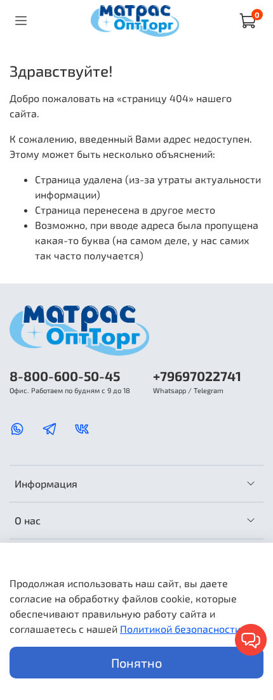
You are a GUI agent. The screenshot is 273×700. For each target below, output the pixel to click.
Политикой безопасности (180, 629)
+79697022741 (197, 376)
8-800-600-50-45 (65, 376)
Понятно (136, 662)
